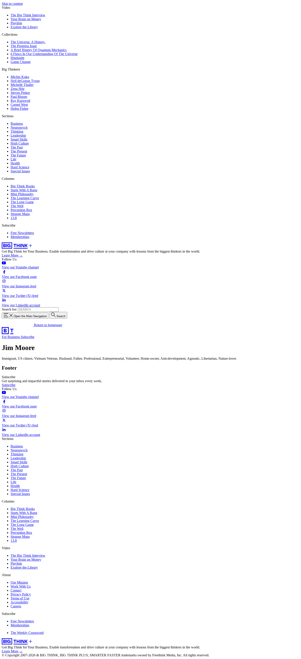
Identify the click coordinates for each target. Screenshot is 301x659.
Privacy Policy (21, 594)
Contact (16, 590)
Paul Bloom (19, 97)
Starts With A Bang (24, 190)
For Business (11, 337)
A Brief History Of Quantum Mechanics (39, 50)
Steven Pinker (20, 93)
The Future (18, 155)
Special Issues (20, 171)
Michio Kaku (20, 77)
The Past (17, 147)
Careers (16, 606)
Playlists (16, 23)
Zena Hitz (17, 89)
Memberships (20, 237)
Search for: (9, 309)
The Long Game (22, 202)
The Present (19, 151)
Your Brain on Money (26, 19)
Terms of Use (20, 598)
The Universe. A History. (28, 42)
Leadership (18, 135)
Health (15, 163)
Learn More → (12, 255)
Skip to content (12, 4)
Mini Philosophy (22, 194)
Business (17, 123)
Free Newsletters (22, 233)
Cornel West (19, 104)
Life (13, 159)
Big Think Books (23, 186)
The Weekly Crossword (27, 633)
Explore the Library (24, 27)
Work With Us (21, 586)
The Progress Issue (24, 46)
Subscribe (27, 337)
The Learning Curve (25, 198)
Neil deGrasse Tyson (25, 81)
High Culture (20, 143)
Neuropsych (19, 127)
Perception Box (21, 210)
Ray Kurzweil (20, 100)
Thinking (17, 131)
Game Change (21, 62)
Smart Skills (19, 139)
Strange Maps (20, 214)
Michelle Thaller (22, 85)
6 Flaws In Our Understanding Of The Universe (44, 54)
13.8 (14, 218)
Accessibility (19, 602)
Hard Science (20, 167)
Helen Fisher (19, 108)
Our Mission (19, 582)
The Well (17, 206)
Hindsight (17, 58)
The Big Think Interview (28, 15)
